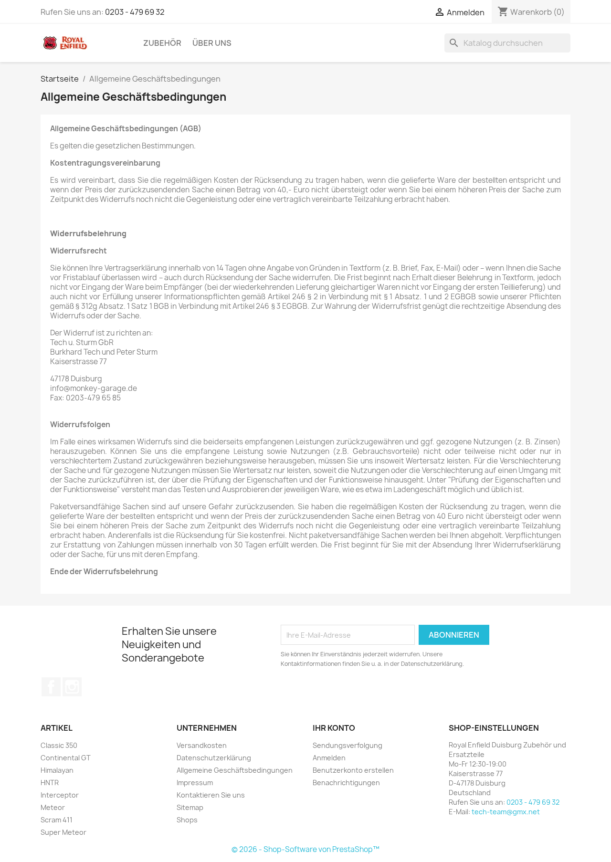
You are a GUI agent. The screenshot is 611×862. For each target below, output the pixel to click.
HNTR (50, 782)
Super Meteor (63, 832)
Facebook (51, 686)
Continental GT (66, 757)
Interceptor (60, 794)
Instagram (72, 686)
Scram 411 (57, 819)
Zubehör (162, 43)
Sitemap (190, 807)
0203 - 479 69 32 (135, 12)
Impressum (195, 782)
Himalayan (57, 770)
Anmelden (329, 757)
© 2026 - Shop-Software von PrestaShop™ (305, 849)
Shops (187, 819)
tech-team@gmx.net (506, 811)
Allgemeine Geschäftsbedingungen (235, 770)
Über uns (212, 43)
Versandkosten (202, 745)
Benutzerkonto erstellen (353, 770)
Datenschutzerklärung (214, 757)
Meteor (53, 807)
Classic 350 (59, 745)
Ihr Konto (334, 728)
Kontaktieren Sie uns (211, 794)
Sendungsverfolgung (347, 745)
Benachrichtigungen (346, 782)
